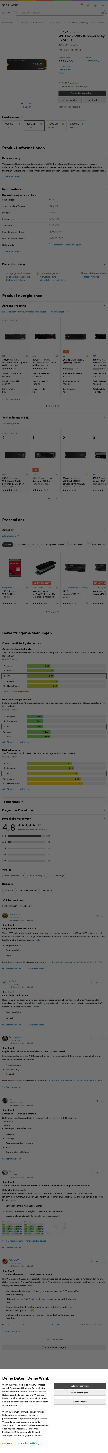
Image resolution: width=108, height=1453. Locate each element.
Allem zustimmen (79, 1386)
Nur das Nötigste (80, 1392)
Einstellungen (80, 1401)
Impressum (7, 1443)
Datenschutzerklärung (27, 1443)
